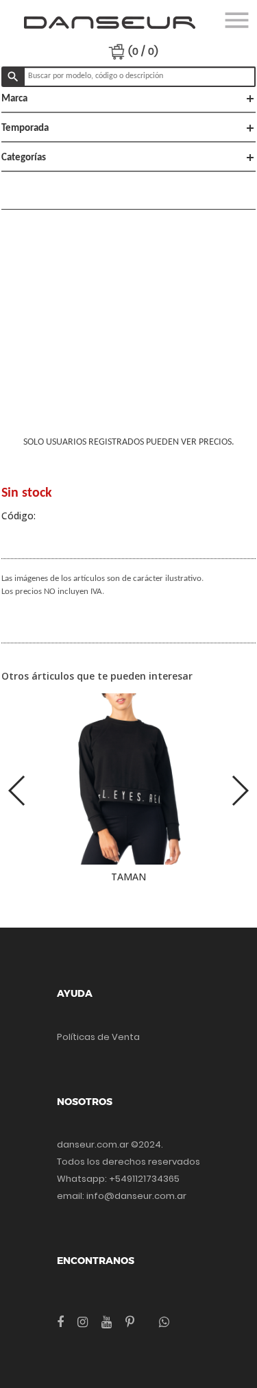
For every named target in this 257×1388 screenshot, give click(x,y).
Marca (128, 98)
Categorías (128, 157)
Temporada (128, 128)
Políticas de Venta (98, 1036)
